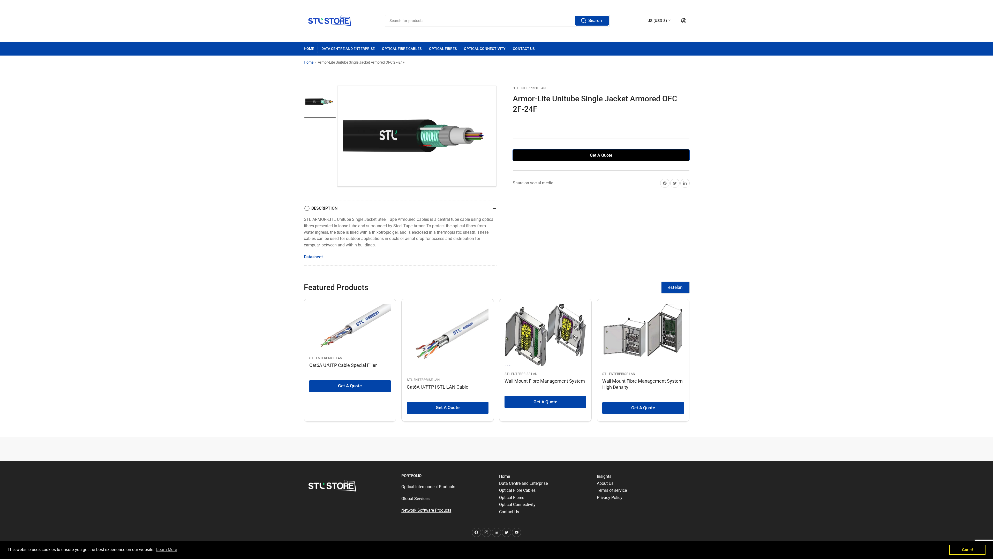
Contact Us (524, 49)
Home (309, 49)
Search (595, 20)
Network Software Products (426, 510)
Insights (604, 476)
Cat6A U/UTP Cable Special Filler (343, 365)
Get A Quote (601, 155)
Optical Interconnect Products (428, 486)
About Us (605, 483)
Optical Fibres (443, 49)
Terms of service (612, 490)
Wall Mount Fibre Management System (545, 381)
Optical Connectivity (485, 49)
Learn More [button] (166, 549)
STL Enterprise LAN (529, 88)
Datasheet (313, 256)
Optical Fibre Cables (402, 49)
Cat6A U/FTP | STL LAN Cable (437, 387)
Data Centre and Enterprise (348, 49)
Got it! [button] (967, 550)
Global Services (415, 498)
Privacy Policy (609, 497)
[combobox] (497, 20)
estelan (675, 287)
